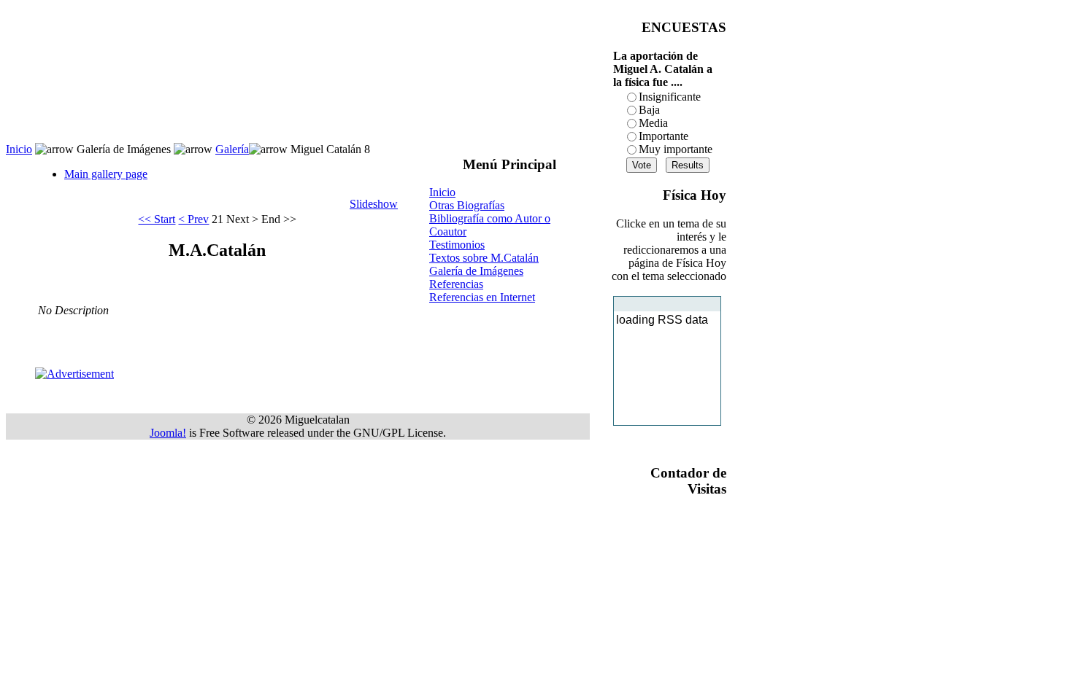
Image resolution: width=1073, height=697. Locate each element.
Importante (663, 136)
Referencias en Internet (482, 297)
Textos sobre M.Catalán (484, 258)
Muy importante (675, 149)
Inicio (19, 149)
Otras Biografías (466, 205)
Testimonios (457, 244)
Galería (232, 149)
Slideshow (374, 204)
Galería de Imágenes (476, 271)
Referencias (456, 284)
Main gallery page (105, 174)
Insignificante (670, 96)
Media (653, 123)
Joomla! (168, 433)
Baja (649, 110)
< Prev (193, 219)
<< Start (156, 219)
